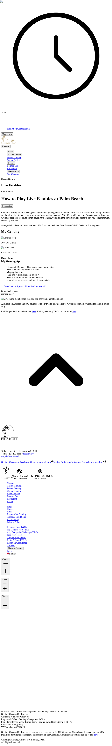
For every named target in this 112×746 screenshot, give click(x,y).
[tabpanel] (56, 219)
